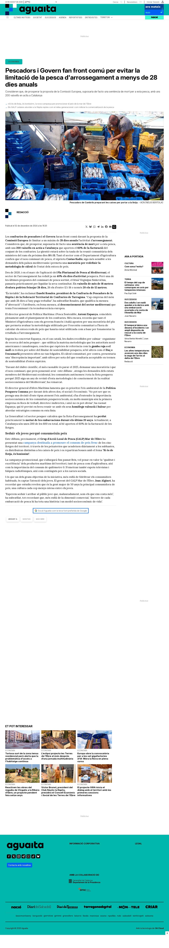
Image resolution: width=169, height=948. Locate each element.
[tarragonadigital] (97, 907)
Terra (128, 279)
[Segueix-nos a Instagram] (19, 857)
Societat (37, 17)
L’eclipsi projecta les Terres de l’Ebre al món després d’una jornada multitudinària (57, 756)
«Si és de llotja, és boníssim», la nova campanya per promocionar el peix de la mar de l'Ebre (49, 103)
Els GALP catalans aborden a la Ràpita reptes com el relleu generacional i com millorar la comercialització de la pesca (61, 107)
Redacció (129, 361)
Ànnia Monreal (131, 270)
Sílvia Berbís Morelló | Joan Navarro (136, 339)
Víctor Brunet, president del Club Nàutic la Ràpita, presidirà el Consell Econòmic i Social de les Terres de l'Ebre (58, 791)
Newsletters (132, 2)
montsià (26, 519)
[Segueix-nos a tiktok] (33, 857)
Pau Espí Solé (130, 293)
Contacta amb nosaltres (19, 865)
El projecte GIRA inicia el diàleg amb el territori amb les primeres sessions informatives (94, 791)
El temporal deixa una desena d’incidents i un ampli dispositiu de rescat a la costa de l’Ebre (137, 330)
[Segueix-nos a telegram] (23, 857)
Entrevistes (91, 17)
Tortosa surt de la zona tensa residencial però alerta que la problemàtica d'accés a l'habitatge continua (21, 757)
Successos (50, 17)
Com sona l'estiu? (134, 266)
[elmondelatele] (128, 907)
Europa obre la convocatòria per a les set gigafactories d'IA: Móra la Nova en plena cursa (93, 757)
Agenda (62, 17)
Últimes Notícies (22, 17)
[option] (84, 158)
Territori (106, 17)
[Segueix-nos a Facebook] (9, 857)
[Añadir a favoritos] (114, 227)
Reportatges (75, 17)
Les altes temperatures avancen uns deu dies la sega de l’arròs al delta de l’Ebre (137, 354)
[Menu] (7, 17)
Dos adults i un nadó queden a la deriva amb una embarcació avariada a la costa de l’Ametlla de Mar (137, 307)
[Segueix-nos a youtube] (28, 857)
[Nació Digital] (31, 10)
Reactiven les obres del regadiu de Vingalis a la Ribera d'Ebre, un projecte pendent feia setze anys (22, 791)
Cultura (129, 263)
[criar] (151, 907)
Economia (13, 62)
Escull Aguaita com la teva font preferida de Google (62, 510)
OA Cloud (159, 928)
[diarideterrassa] (67, 907)
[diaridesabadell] (39, 907)
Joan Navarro (130, 316)
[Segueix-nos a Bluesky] (38, 857)
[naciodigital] (16, 907)
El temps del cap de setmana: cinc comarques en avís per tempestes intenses (137, 286)
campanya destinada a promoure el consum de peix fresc (60, 442)
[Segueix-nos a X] (14, 857)
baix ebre (40, 519)
